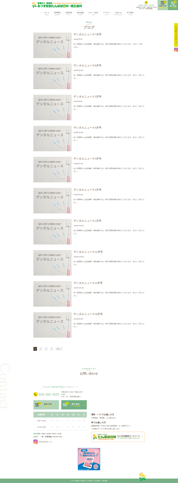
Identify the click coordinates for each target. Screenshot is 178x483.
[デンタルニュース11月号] (52, 294)
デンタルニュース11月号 (88, 283)
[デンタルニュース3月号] (52, 169)
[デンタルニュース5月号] (52, 107)
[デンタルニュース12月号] (52, 263)
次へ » (59, 349)
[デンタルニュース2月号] (52, 200)
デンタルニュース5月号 (87, 96)
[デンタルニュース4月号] (52, 138)
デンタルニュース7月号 (87, 34)
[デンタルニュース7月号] (52, 45)
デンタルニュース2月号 (87, 189)
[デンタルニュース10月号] (52, 325)
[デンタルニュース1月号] (52, 232)
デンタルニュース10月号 (88, 314)
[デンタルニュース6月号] (52, 76)
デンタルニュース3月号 (87, 158)
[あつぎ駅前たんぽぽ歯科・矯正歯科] (57, 5)
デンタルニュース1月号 (87, 220)
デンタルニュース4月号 (87, 127)
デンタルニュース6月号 (87, 65)
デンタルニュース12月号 (88, 251)
